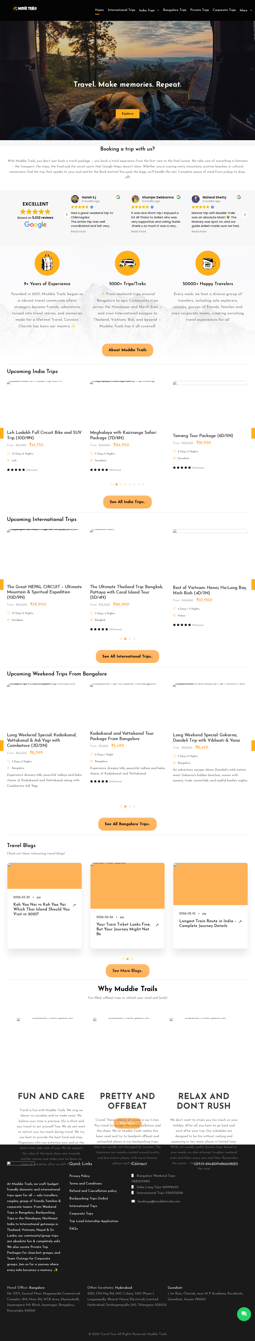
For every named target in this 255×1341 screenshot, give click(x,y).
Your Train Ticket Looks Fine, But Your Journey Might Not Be (40, 929)
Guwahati (175, 1287)
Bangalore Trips (174, 10)
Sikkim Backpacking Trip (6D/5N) (205, 436)
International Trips (121, 10)
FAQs (73, 1228)
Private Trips (199, 10)
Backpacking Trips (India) (88, 1198)
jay (39, 917)
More (243, 10)
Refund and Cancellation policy (93, 1191)
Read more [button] (78, 231)
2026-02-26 (21, 917)
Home (99, 10)
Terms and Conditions (85, 1183)
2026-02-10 (104, 913)
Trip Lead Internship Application (93, 1221)
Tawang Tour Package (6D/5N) (37, 436)
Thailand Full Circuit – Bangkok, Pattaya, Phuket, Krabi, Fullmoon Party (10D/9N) (122, 586)
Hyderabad (123, 1287)
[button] (245, 215)
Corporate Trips (224, 10)
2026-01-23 (187, 897)
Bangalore (37, 1287)
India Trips (146, 10)
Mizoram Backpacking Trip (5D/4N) (124, 432)
